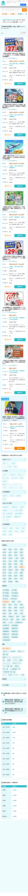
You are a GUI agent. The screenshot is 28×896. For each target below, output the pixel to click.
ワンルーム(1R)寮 (7, 466)
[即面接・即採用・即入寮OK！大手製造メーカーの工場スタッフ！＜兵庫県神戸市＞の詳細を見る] (14, 424)
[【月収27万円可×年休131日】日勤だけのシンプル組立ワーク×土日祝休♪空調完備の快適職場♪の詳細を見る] (14, 61)
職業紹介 (19, 495)
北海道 (22, 531)
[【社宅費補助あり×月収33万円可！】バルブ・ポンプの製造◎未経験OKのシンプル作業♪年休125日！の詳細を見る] (14, 316)
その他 (4, 487)
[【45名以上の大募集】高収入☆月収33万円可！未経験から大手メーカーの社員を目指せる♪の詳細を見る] (14, 369)
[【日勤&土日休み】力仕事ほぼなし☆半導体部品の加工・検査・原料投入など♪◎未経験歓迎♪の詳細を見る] (14, 214)
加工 (21, 487)
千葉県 (4, 531)
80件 (14, 727)
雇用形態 (20, 14)
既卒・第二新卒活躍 (7, 513)
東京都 (17, 528)
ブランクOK (5, 520)
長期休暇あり (6, 507)
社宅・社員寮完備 (7, 517)
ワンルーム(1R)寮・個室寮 (16, 510)
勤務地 (4, 14)
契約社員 (12, 495)
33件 (14, 737)
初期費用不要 (17, 517)
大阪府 (23, 528)
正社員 (4, 499)
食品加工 (5, 481)
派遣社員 (5, 495)
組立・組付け (6, 478)
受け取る (23, 4)
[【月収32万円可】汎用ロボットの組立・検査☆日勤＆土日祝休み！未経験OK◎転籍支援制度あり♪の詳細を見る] (14, 113)
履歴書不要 (14, 507)
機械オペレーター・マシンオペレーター (12, 484)
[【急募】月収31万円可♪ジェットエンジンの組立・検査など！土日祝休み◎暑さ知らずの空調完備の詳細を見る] (14, 164)
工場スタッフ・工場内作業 (9, 474)
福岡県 (10, 531)
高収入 (15, 466)
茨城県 (10, 534)
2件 (13, 743)
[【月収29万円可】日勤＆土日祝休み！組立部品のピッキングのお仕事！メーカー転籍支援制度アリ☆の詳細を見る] (14, 264)
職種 (12, 14)
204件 (14, 732)
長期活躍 (5, 510)
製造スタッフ (21, 474)
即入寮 (13, 463)
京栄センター (6, 463)
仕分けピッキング (13, 487)
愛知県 (11, 528)
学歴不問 (22, 507)
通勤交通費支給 (18, 513)
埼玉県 (16, 531)
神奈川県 (5, 528)
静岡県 (4, 534)
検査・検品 (14, 478)
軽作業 (21, 478)
